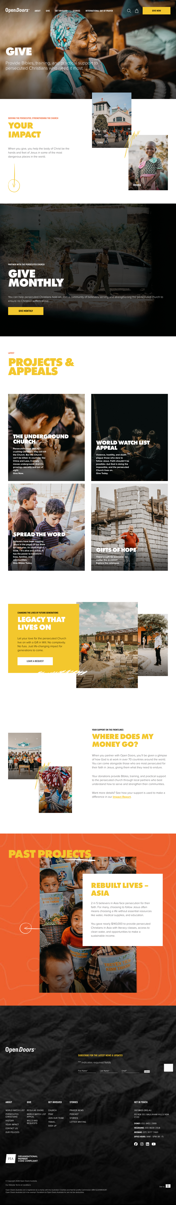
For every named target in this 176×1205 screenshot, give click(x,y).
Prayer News (76, 1111)
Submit (147, 1072)
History (10, 1121)
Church (52, 1111)
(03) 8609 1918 (152, 1128)
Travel (52, 1122)
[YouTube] (154, 1144)
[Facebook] (136, 1144)
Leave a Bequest (35, 661)
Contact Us (12, 1129)
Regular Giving (35, 1111)
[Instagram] (141, 1144)
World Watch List (15, 1111)
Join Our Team (56, 1118)
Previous (33, 928)
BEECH (168, 1186)
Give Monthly (26, 311)
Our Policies (12, 1133)
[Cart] (136, 11)
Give (29, 1102)
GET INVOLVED (55, 1102)
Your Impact (12, 1125)
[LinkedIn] (147, 1144)
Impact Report (122, 797)
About (9, 1102)
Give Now (156, 10)
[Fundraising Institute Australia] (22, 1158)
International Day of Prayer (99, 10)
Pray (50, 1114)
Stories (74, 1102)
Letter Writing (78, 1122)
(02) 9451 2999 (148, 1124)
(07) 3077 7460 (150, 1133)
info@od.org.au (142, 1111)
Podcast (74, 1114)
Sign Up (52, 1126)
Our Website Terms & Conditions (18, 1185)
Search (129, 11)
